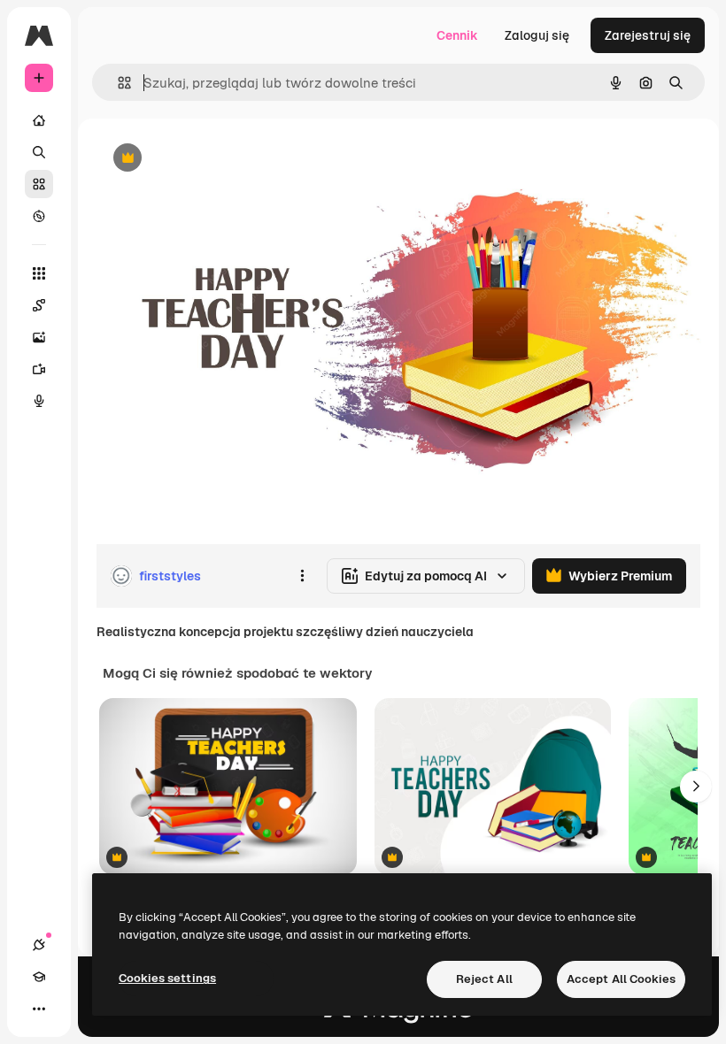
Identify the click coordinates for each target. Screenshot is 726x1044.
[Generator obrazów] (39, 337)
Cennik (457, 35)
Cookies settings (167, 978)
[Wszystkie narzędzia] (39, 273)
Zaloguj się (537, 35)
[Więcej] (39, 1008)
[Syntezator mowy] (39, 401)
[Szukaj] (39, 152)
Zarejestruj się (648, 35)
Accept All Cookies (621, 978)
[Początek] (39, 120)
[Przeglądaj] (39, 216)
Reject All (484, 978)
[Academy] (39, 977)
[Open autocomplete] (117, 82)
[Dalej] (696, 786)
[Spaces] (39, 305)
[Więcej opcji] (302, 576)
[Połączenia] (39, 945)
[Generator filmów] (39, 369)
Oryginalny (217, 158)
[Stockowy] (39, 184)
